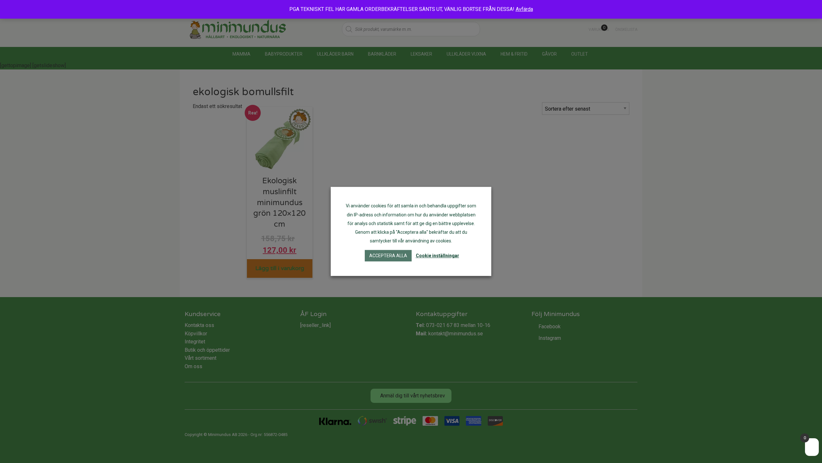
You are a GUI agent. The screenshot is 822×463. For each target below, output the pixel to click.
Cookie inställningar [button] (437, 256)
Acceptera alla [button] (388, 256)
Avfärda (524, 9)
